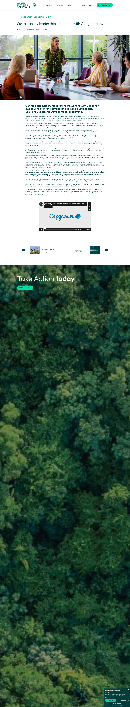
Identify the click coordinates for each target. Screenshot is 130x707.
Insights (91, 5)
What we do (59, 5)
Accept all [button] (110, 700)
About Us (49, 5)
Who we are (72, 5)
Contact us (24, 288)
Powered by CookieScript (117, 705)
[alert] (117, 697)
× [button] (128, 689)
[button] (117, 703)
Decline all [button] (123, 700)
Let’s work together (104, 5)
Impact (83, 5)
